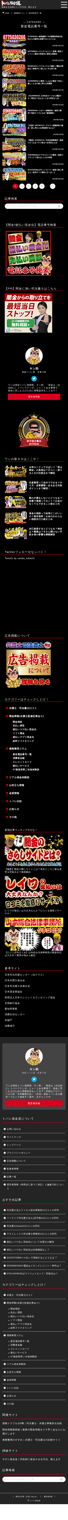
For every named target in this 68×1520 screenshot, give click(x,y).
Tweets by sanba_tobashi (20, 558)
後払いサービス (21, 766)
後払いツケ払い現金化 (25, 729)
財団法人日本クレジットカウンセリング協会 (30, 997)
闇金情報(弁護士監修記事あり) (26, 716)
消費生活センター (15, 1014)
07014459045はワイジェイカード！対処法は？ (32, 1273)
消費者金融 (19, 758)
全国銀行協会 (12, 1003)
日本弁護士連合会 (15, 980)
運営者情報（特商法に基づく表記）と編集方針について (35, 1186)
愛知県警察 (11, 1008)
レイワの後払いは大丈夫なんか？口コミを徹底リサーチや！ (33, 912)
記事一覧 (11, 1177)
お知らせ (14, 809)
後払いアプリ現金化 (23, 737)
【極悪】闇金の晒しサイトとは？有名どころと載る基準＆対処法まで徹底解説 (33, 870)
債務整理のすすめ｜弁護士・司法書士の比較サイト (31, 1439)
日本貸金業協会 (13, 991)
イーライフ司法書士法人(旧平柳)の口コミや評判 (33, 1218)
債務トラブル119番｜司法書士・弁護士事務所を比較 (32, 1423)
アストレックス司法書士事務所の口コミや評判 (32, 1234)
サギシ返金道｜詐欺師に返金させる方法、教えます (31, 1459)
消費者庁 (10, 1025)
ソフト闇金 (19, 733)
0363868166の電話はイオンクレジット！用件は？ (34, 1266)
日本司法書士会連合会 (17, 986)
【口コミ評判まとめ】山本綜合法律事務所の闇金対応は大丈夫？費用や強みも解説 (33, 954)
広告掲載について (16, 1161)
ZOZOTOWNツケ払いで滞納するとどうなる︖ (32, 1258)
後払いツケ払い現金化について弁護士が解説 (30, 1242)
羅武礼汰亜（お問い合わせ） (27, 1496)
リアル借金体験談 (19, 777)
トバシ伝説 (15, 801)
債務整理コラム (18, 748)
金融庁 (8, 1020)
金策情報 (14, 793)
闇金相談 (17, 722)
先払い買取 (19, 725)
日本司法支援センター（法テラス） (25, 974)
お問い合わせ (14, 1129)
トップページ (14, 1145)
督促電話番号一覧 (22, 754)
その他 (13, 817)
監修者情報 (13, 1169)
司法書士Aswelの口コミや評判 (23, 1226)
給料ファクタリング (23, 741)
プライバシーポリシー (19, 1153)
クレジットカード (22, 762)
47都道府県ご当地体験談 (26, 769)
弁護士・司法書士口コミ (23, 708)
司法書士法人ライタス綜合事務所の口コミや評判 (33, 1210)
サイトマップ (14, 1137)
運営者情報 (34, 397)
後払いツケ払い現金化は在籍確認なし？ (28, 1250)
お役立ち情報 (16, 785)
